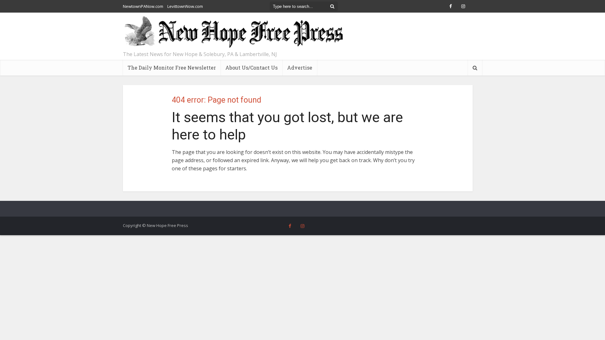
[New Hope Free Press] (233, 32)
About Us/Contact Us (251, 67)
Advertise (299, 67)
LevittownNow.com (185, 6)
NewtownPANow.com (143, 6)
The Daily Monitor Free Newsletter (172, 67)
